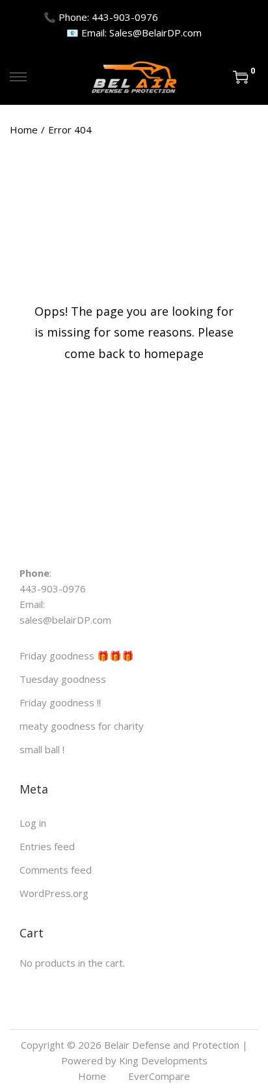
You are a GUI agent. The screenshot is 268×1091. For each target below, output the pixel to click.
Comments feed (56, 869)
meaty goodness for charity (82, 725)
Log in (33, 822)
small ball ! (42, 749)
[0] (240, 77)
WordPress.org (54, 893)
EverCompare (159, 1076)
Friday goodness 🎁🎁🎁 (77, 655)
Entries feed (47, 846)
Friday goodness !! (60, 702)
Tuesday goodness (63, 678)
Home (24, 129)
